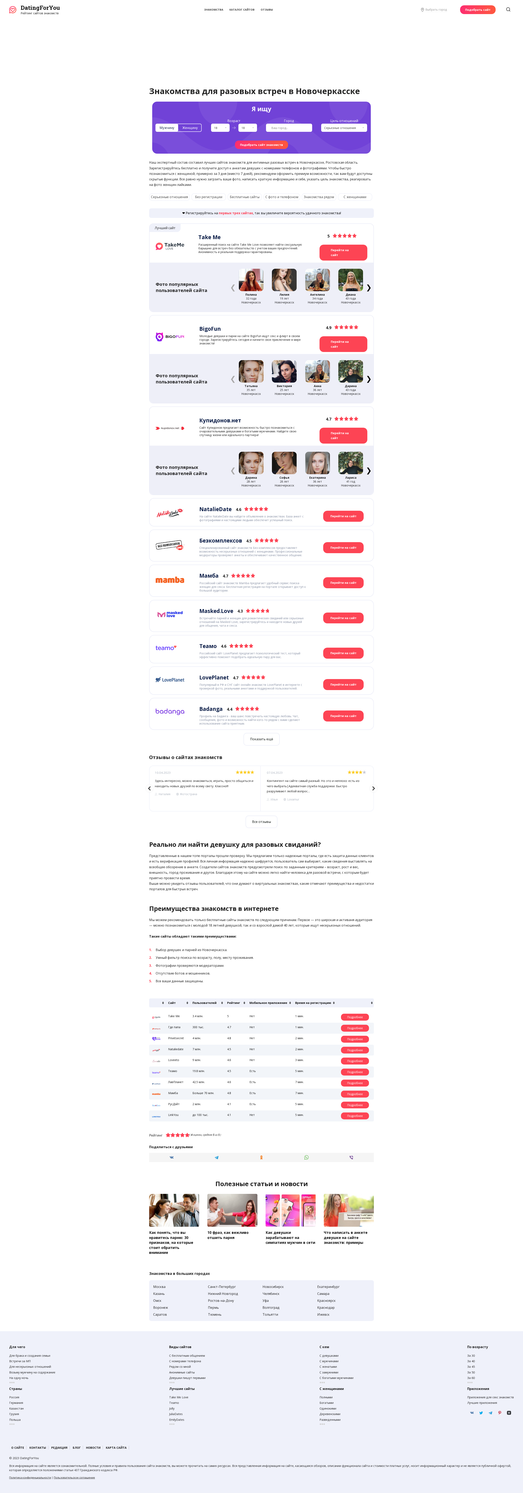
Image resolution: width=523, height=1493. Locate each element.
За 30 (471, 1356)
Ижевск (323, 1314)
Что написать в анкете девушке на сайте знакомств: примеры (346, 1237)
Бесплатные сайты (244, 197)
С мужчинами (329, 1361)
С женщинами (355, 197)
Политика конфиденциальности (30, 1477)
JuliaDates (176, 1414)
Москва (159, 1286)
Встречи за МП (20, 1361)
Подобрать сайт (478, 10)
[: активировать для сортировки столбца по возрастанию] (157, 1002)
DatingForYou (40, 7)
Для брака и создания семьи (29, 1356)
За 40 (471, 1361)
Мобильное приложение (268, 1003)
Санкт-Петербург (222, 1286)
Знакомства (213, 9)
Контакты (37, 1448)
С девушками (329, 1356)
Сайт (172, 1003)
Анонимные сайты (182, 1372)
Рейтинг (233, 1003)
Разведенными (330, 1420)
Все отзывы (261, 821)
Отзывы (267, 9)
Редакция (59, 1448)
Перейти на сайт (340, 252)
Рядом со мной (180, 1367)
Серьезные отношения (169, 197)
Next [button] (373, 788)
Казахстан (16, 1408)
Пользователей (204, 1003)
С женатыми (328, 1367)
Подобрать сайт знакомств (261, 145)
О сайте (17, 1448)
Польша (15, 1420)
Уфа (266, 1300)
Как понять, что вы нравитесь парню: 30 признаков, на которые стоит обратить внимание (171, 1242)
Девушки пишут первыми (187, 1378)
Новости (93, 1448)
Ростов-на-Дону (221, 1300)
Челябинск (271, 1293)
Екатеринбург (328, 1286)
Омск (157, 1300)
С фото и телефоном (281, 197)
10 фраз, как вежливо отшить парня (228, 1235)
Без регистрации (208, 197)
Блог (77, 1448)
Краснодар (326, 1307)
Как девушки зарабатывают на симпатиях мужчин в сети (290, 1237)
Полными (326, 1397)
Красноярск (326, 1300)
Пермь (213, 1307)
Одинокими (328, 1408)
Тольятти (270, 1314)
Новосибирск (273, 1286)
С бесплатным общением (187, 1356)
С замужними (329, 1372)
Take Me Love (178, 1397)
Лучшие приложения (482, 1403)
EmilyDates (176, 1420)
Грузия (14, 1414)
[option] (205, 788)
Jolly (171, 1408)
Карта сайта (116, 1448)
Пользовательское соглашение (74, 1477)
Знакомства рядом (319, 197)
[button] (368, 287)
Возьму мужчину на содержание (32, 1372)
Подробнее (355, 1017)
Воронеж (160, 1307)
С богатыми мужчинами (336, 1378)
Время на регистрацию (313, 1003)
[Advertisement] (261, 45)
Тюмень (214, 1314)
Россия (14, 1397)
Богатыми (327, 1403)
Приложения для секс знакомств (490, 1397)
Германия (16, 1403)
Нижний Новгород (223, 1293)
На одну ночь (18, 1378)
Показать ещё (261, 739)
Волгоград (271, 1307)
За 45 (471, 1367)
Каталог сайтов (242, 9)
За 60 (471, 1378)
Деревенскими (330, 1414)
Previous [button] (149, 788)
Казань (159, 1293)
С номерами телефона (185, 1361)
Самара (323, 1293)
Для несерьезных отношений (30, 1367)
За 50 (471, 1372)
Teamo (174, 1403)
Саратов (160, 1314)
